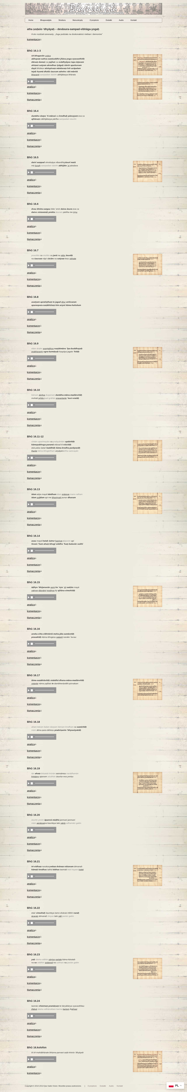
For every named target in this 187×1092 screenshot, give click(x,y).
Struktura (62, 20)
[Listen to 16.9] (29, 358)
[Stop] (32, 81)
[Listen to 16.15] (29, 597)
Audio (121, 20)
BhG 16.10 (33, 389)
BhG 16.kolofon (36, 1047)
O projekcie (94, 20)
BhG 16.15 (33, 582)
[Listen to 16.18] (29, 737)
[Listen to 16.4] (29, 126)
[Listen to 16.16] (29, 643)
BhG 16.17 (33, 675)
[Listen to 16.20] (29, 830)
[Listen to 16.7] (29, 265)
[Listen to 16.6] (29, 219)
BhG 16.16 (33, 628)
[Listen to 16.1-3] (29, 81)
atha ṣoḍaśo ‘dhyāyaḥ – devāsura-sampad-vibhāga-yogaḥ (63, 29)
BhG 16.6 (32, 203)
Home (30, 20)
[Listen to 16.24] (29, 1016)
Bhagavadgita (45, 20)
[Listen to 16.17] (29, 690)
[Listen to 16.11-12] (29, 457)
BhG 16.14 (33, 535)
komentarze (33, 39)
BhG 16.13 (33, 489)
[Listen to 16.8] (29, 312)
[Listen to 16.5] (29, 172)
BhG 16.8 (32, 296)
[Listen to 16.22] (29, 923)
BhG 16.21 (33, 861)
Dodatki (109, 20)
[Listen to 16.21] (29, 876)
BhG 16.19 (33, 768)
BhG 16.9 (32, 343)
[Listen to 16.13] (29, 504)
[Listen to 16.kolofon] (29, 1059)
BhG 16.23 (33, 954)
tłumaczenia (33, 99)
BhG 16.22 (33, 907)
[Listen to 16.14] (29, 550)
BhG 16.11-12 (35, 436)
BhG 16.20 (33, 814)
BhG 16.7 (32, 250)
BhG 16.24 (33, 1000)
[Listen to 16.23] (29, 969)
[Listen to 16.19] (29, 783)
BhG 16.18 (33, 721)
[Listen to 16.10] (29, 405)
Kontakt (134, 20)
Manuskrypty (78, 20)
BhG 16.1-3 (34, 50)
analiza (31, 86)
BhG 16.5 (32, 157)
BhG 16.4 (32, 110)
